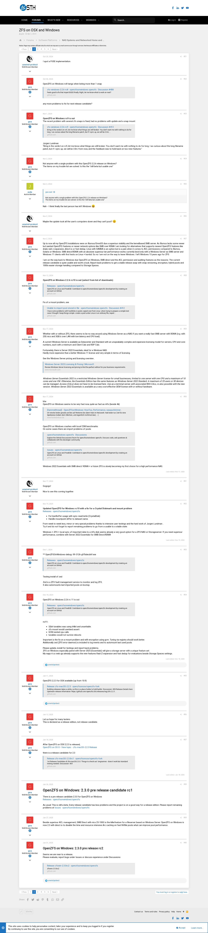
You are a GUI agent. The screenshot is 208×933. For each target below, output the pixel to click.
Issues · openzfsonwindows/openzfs (64, 450)
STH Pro (29, 912)
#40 (185, 843)
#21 (185, 56)
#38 (185, 784)
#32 (185, 504)
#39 (185, 818)
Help (173, 912)
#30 (185, 397)
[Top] (183, 912)
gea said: (49, 192)
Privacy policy (164, 912)
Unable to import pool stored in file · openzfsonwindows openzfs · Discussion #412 (86, 308)
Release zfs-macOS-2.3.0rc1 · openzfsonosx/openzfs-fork (74, 758)
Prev (24, 49)
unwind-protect (30, 64)
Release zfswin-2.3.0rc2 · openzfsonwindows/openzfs (72, 865)
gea (22, 34)
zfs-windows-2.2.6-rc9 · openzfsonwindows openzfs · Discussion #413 (80, 127)
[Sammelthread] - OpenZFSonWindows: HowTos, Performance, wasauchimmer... (84, 410)
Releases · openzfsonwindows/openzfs (65, 286)
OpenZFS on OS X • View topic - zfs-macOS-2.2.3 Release (70, 747)
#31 (185, 481)
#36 (185, 714)
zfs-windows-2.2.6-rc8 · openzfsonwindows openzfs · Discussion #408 (80, 89)
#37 (185, 740)
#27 (185, 239)
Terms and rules (151, 912)
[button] (43, 20)
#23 (185, 114)
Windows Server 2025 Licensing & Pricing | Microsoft (69, 364)
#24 (185, 159)
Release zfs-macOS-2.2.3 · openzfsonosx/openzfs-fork (73, 686)
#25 (185, 184)
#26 (185, 216)
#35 (185, 676)
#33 (185, 550)
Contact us (138, 912)
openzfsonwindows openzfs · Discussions (67, 435)
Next (54, 49)
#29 (185, 329)
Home (178, 912)
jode (30, 192)
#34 (185, 595)
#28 (185, 275)
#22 (185, 79)
